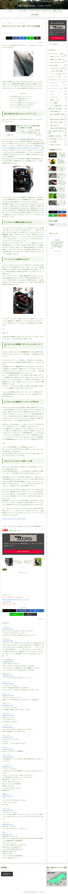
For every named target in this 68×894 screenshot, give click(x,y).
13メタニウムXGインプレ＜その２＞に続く (14, 518)
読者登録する (7, 874)
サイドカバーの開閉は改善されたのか (20, 98)
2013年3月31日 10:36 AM (7, 737)
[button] (37, 38)
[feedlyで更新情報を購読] (53, 215)
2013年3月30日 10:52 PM (7, 675)
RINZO (4, 794)
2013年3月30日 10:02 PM (7, 640)
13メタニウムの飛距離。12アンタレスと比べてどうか (24, 102)
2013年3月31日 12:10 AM (7, 695)
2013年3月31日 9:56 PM (7, 810)
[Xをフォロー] (53, 212)
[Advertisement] (23, 31)
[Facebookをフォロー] (62, 212)
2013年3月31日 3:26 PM (7, 766)
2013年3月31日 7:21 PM (7, 796)
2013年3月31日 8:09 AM (7, 727)
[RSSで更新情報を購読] (62, 215)
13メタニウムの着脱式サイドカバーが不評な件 (22, 105)
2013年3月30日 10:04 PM (7, 661)
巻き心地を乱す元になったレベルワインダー (21, 96)
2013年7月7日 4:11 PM (7, 834)
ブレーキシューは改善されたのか (19, 100)
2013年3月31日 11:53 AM (7, 749)
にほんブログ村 (6, 601)
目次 (21, 93)
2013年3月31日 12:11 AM (7, 715)
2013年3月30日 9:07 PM (7, 628)
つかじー (57, 240)
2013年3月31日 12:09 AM (7, 683)
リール (5, 569)
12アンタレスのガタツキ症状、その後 (20, 107)
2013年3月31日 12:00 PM (7, 756)
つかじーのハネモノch (23, 551)
